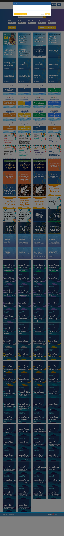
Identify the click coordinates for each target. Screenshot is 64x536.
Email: (15, 7)
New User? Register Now (21, 14)
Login (15, 3)
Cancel (42, 14)
